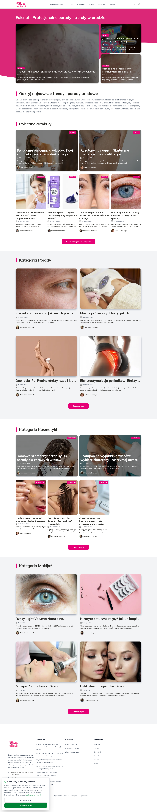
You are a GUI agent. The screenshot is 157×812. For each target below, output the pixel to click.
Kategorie (98, 739)
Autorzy (69, 739)
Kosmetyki (81, 4)
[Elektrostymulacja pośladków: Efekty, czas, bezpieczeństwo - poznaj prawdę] (110, 356)
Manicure (101, 4)
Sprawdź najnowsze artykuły (78, 242)
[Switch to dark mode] (139, 4)
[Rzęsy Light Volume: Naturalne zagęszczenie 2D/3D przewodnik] (46, 594)
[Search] (135, 4)
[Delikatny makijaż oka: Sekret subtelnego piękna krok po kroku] (110, 662)
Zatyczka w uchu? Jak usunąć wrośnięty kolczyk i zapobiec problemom (46, 775)
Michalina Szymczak (28, 167)
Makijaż (92, 4)
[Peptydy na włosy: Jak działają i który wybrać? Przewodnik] (63, 497)
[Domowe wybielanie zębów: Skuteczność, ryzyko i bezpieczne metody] (31, 191)
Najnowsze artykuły (57, 4)
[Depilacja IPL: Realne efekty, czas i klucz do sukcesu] (46, 356)
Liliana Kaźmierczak (91, 473)
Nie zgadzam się (26, 800)
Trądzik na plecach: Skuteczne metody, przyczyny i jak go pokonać (56, 71)
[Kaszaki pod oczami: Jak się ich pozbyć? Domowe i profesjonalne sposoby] (46, 288)
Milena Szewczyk (90, 167)
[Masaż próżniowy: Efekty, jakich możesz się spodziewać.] (110, 288)
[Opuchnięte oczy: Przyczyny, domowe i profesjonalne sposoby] (126, 191)
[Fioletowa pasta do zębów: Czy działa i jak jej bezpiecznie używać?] (63, 191)
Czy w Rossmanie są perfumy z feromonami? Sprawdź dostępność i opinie (49, 746)
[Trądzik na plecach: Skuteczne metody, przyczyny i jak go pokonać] (57, 53)
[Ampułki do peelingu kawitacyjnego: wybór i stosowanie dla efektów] (94, 497)
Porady (70, 4)
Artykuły (40, 739)
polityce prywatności (33, 795)
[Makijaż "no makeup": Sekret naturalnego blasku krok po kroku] (46, 662)
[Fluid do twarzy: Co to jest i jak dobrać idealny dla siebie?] (31, 497)
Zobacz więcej (78, 406)
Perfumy (112, 4)
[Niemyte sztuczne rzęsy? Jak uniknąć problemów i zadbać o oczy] (110, 594)
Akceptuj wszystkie (25, 805)
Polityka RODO (57, 795)
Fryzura (96, 760)
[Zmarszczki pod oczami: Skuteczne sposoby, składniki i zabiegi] (94, 191)
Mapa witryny (83, 795)
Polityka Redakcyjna (70, 795)
